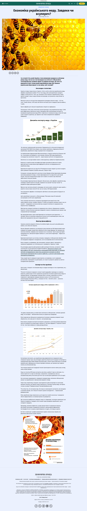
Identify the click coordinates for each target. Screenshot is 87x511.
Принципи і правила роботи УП (65, 479)
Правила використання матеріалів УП (50, 479)
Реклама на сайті (19, 479)
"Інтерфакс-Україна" (48, 483)
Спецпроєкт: (43, 7)
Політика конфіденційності (35, 479)
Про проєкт (25, 479)
